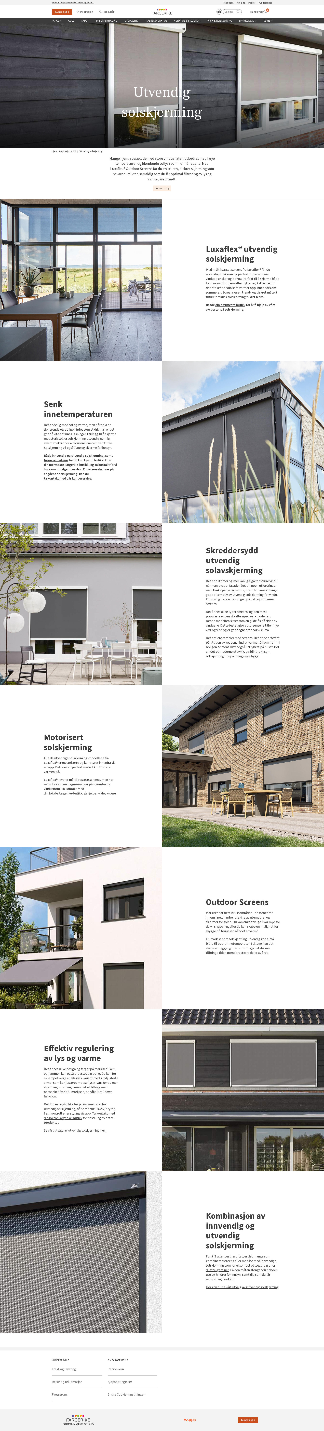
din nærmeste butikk (230, 305)
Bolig (75, 151)
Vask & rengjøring (219, 21)
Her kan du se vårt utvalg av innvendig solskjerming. (242, 1287)
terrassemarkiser (56, 460)
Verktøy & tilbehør (187, 21)
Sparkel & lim (247, 21)
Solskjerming (162, 188)
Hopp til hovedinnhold (13, 2)
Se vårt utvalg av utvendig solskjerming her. (74, 1130)
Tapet (85, 21)
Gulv (71, 21)
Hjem (54, 151)
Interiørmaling (106, 21)
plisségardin (259, 1265)
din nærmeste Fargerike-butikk (66, 465)
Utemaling (131, 21)
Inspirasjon (86, 12)
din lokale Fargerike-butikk (63, 793)
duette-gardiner (217, 1270)
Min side (241, 3)
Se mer (268, 21)
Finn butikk (228, 3)
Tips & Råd (108, 12)
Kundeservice (265, 3)
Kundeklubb (62, 12)
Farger (56, 21)
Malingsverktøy (156, 21)
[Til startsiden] (162, 11)
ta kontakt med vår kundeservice (67, 478)
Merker (251, 3)
